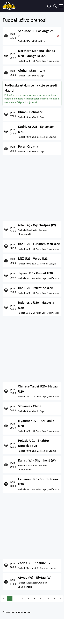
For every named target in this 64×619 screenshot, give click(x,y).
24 (48, 598)
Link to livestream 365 (9, 6)
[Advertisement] (32, 187)
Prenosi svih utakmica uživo (17, 612)
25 (54, 598)
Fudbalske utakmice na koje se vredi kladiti (30, 87)
